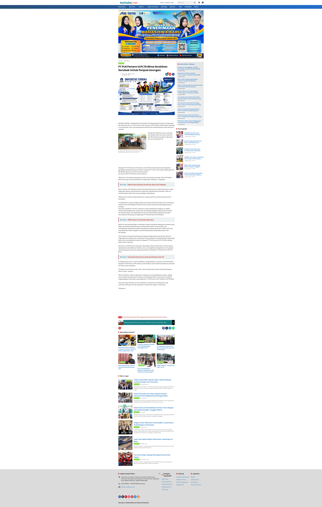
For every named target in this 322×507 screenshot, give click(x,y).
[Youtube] (132, 496)
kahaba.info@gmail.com (128, 487)
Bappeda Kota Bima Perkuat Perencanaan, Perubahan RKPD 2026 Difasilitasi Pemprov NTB (189, 74)
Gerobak (134, 317)
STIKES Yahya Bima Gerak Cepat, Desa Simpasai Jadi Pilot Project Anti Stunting (152, 381)
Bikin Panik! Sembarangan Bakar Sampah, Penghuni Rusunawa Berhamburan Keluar (187, 80)
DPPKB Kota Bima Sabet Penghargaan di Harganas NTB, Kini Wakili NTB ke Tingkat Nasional (189, 121)
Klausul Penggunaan (182, 482)
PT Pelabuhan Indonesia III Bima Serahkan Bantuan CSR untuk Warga (165, 348)
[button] (194, 2)
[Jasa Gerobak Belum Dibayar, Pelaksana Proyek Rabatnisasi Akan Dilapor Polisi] (146, 360)
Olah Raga (165, 489)
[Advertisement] (138, 117)
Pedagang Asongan (144, 317)
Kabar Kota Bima (123, 344)
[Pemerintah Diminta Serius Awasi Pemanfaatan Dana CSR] (127, 358)
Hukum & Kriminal (167, 484)
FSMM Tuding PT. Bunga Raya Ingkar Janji (166, 366)
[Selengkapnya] (159, 473)
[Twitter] (166, 328)
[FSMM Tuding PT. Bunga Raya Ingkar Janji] (166, 358)
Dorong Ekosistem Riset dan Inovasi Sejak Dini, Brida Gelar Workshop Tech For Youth (189, 98)
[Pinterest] (126, 496)
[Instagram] (129, 496)
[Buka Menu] (203, 3)
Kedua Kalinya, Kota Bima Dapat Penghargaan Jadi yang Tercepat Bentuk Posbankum (188, 92)
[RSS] (138, 496)
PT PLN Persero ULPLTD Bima (159, 317)
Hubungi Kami (195, 479)
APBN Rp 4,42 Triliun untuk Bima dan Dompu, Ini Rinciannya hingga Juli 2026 (194, 158)
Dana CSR (126, 317)
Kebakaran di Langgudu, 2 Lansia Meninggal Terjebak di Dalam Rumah (189, 68)
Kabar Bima (121, 63)
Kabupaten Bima (166, 487)
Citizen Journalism (196, 485)
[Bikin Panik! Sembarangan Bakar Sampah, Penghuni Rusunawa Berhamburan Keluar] (179, 166)
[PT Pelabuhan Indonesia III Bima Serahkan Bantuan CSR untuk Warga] (166, 340)
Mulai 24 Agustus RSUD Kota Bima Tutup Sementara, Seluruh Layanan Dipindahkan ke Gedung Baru (190, 86)
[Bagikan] (173, 74)
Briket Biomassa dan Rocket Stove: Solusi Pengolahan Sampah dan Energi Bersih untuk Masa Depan (189, 115)
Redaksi (193, 477)
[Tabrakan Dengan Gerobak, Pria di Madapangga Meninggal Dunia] (146, 339)
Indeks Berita (180, 485)
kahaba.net (124, 73)
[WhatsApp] (173, 328)
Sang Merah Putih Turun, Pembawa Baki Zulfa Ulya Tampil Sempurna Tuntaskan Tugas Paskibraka (193, 133)
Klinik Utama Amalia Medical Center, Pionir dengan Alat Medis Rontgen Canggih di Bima (153, 409)
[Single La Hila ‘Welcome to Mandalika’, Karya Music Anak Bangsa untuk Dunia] (125, 427)
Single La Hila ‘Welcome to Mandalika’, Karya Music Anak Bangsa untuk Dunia (153, 424)
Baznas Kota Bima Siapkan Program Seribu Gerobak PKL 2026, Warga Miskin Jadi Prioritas (127, 349)
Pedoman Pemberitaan (182, 477)
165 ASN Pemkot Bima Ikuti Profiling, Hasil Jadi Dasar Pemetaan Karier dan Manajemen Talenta (189, 104)
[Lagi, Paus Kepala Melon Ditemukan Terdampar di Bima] (125, 443)
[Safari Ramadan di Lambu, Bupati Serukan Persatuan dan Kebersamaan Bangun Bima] (125, 397)
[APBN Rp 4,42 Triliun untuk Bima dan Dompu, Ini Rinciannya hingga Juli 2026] (179, 158)
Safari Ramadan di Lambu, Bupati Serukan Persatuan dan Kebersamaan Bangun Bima (151, 395)
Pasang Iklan (194, 482)
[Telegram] (170, 328)
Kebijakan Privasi (181, 479)
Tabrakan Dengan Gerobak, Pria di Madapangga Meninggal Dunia (146, 346)
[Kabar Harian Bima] (128, 2)
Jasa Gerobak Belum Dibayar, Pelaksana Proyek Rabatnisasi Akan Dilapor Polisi (146, 370)
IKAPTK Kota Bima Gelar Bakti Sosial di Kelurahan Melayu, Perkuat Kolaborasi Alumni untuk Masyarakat (193, 174)
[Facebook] (163, 328)
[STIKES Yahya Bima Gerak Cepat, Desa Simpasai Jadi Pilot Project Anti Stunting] (125, 384)
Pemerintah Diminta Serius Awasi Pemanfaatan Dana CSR (126, 367)
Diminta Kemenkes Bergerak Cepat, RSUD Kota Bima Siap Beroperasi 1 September (189, 109)
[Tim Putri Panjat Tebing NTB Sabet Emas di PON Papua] (125, 459)
